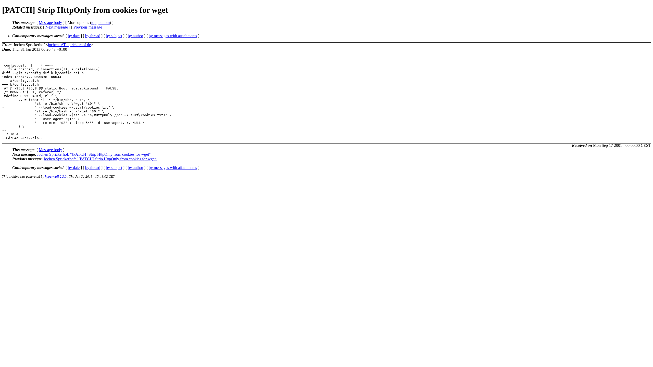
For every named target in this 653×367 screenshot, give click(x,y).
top (93, 22)
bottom (104, 22)
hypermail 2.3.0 (56, 176)
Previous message (87, 27)
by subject (114, 36)
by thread (92, 36)
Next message (56, 27)
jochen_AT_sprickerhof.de (69, 45)
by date (74, 36)
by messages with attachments (173, 36)
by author (135, 36)
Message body (50, 22)
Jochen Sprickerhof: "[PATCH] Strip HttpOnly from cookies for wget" (94, 154)
